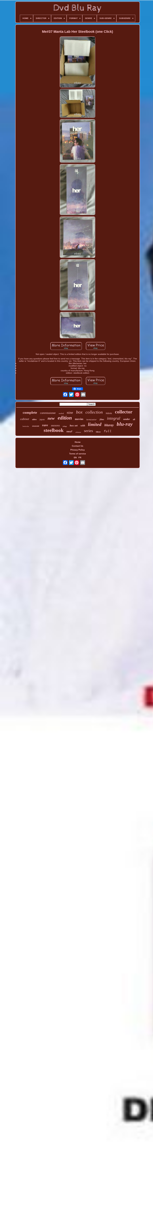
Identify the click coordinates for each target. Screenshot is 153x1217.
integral (113, 418)
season (35, 426)
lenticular (26, 426)
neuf (69, 431)
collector (123, 411)
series (88, 431)
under (126, 419)
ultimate (78, 432)
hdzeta (109, 413)
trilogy (65, 426)
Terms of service (77, 453)
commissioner (48, 413)
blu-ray (125, 424)
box (79, 412)
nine (70, 412)
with (83, 425)
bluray (109, 425)
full (107, 431)
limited (94, 424)
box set (74, 425)
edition (65, 418)
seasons (55, 425)
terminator (91, 420)
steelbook (54, 430)
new (51, 418)
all (134, 419)
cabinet (24, 419)
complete (30, 412)
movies (79, 419)
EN (75, 457)
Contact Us (77, 446)
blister (98, 432)
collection (94, 412)
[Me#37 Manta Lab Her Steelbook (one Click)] (77, 62)
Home (78, 442)
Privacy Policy (77, 450)
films (102, 419)
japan (42, 419)
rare (45, 425)
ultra (34, 419)
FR (79, 457)
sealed (61, 413)
